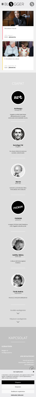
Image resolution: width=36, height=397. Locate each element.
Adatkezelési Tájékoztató (17, 395)
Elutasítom (18, 387)
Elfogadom (18, 382)
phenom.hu (12, 37)
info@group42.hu (7, 352)
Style (5, 67)
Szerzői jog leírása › (28, 360)
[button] (33, 372)
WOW (6, 37)
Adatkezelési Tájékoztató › (26, 362)
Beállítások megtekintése (18, 391)
